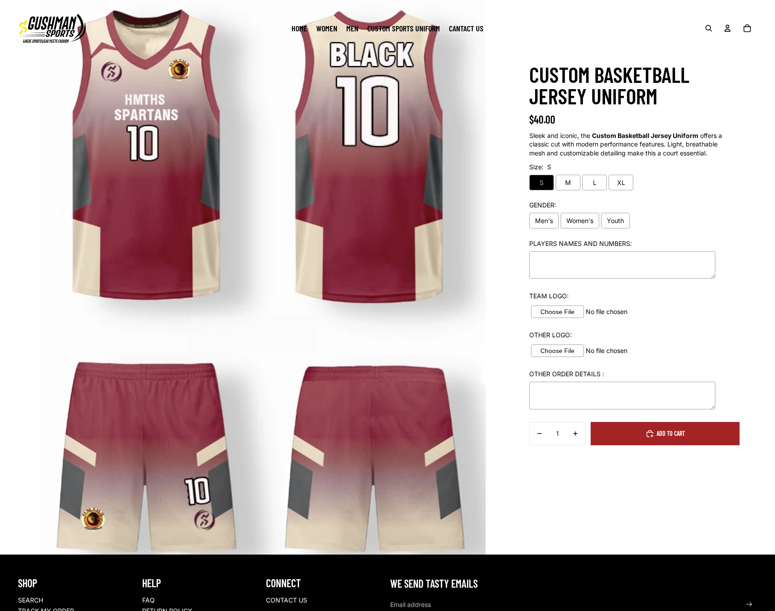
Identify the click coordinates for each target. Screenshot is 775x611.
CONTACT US (286, 600)
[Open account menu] (727, 28)
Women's (579, 220)
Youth (615, 220)
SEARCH (30, 600)
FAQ (148, 600)
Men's (544, 220)
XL (621, 182)
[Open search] (708, 28)
